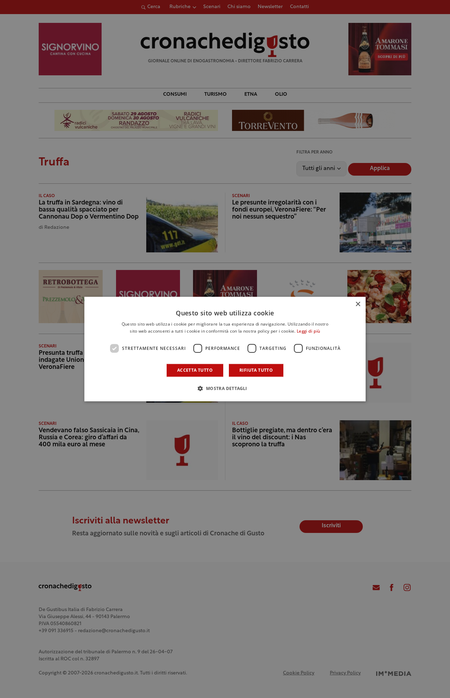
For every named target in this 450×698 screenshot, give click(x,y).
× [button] (357, 304)
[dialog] (225, 349)
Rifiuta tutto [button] (256, 370)
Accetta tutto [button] (195, 370)
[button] (225, 388)
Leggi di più (308, 331)
